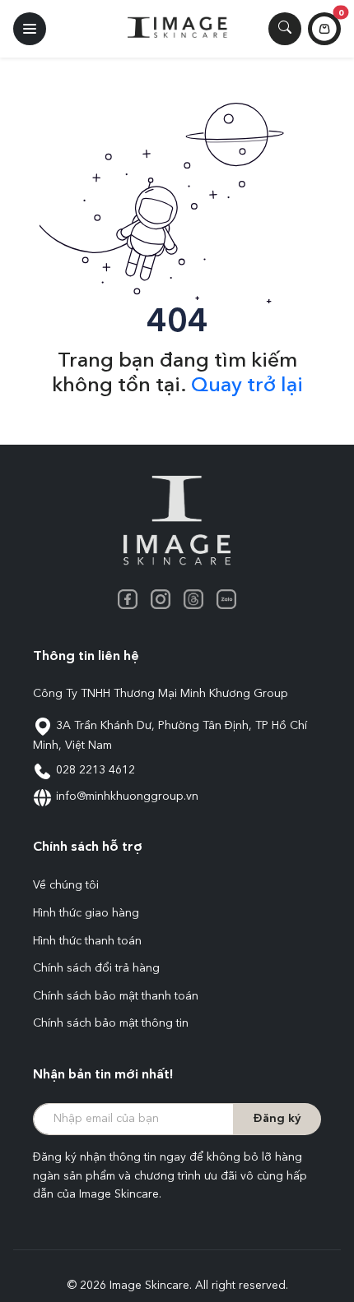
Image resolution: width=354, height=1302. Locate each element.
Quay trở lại (247, 386)
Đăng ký (277, 1118)
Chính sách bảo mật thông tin (111, 1023)
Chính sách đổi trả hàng (96, 968)
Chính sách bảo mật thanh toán (115, 996)
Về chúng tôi (66, 885)
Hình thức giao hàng (86, 913)
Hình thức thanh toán (87, 941)
